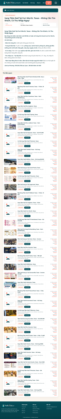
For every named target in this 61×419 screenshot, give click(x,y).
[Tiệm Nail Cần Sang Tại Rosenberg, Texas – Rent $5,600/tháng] (10, 232)
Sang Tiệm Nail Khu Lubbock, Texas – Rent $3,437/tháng (29, 123)
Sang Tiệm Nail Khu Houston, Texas (27, 247)
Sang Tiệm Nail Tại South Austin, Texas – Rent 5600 (31, 362)
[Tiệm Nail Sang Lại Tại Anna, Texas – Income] (10, 242)
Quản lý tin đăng (36, 408)
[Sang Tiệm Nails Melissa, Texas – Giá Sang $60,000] (10, 162)
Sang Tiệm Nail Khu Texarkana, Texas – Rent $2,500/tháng (29, 97)
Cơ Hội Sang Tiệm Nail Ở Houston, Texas (28, 176)
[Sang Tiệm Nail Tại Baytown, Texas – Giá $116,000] (10, 135)
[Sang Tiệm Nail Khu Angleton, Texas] (10, 109)
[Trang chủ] (5, 10)
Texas (27, 25)
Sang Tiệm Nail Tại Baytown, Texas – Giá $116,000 (31, 132)
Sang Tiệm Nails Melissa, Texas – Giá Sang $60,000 (31, 159)
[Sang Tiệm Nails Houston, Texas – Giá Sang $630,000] (10, 356)
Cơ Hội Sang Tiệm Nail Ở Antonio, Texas (28, 141)
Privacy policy (35, 412)
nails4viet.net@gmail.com (51, 406)
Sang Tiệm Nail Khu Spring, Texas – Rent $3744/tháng (28, 381)
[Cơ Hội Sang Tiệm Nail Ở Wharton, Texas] (10, 313)
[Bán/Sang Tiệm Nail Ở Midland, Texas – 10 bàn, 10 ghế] (10, 196)
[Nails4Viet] (10, 405)
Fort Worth (23, 25)
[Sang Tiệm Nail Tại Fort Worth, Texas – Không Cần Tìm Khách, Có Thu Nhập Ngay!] (9, 3)
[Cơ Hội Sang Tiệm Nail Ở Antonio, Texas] (10, 144)
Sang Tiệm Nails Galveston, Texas (26, 282)
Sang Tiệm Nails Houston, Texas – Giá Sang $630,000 (29, 353)
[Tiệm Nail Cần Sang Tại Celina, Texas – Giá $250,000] (10, 321)
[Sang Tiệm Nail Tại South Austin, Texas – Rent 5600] (10, 365)
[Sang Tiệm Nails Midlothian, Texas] (10, 267)
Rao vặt (23, 408)
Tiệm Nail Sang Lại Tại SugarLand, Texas (28, 184)
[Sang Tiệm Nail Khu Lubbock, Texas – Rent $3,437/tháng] (10, 126)
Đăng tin (49, 3)
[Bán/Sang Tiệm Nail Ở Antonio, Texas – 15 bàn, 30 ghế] (10, 90)
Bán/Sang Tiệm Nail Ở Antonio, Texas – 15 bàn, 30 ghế (31, 87)
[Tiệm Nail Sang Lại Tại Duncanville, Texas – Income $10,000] (10, 276)
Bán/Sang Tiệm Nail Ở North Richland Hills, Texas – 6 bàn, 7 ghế (31, 77)
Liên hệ (23, 412)
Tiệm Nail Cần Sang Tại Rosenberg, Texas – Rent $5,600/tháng (30, 229)
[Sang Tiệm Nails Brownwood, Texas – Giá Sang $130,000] (10, 304)
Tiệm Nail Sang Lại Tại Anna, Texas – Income (29, 239)
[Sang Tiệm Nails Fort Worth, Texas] (10, 214)
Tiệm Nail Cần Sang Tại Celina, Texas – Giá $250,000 (31, 318)
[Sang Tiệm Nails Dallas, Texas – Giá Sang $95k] (10, 393)
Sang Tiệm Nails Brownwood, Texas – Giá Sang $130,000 (30, 301)
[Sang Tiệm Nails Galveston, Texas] (10, 285)
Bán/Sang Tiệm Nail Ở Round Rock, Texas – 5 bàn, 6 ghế (31, 291)
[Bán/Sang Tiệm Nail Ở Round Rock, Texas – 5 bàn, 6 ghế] (10, 294)
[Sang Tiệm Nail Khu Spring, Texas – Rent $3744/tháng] (10, 383)
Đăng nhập (56, 3)
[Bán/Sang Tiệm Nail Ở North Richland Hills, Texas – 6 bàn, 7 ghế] (10, 80)
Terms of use (35, 410)
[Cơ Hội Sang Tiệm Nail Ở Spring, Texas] (10, 117)
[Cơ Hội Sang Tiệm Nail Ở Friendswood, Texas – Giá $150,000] (10, 223)
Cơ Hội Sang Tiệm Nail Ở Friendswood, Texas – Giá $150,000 (31, 220)
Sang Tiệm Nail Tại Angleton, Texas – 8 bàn (29, 202)
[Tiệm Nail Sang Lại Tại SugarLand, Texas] (10, 187)
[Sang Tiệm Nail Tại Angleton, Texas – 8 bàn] (10, 205)
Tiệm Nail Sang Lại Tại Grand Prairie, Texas (29, 167)
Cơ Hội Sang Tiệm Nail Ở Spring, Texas (28, 114)
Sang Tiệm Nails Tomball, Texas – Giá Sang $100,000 (29, 150)
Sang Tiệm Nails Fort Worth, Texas (27, 211)
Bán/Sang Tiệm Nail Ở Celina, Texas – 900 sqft (30, 255)
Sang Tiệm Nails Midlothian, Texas (27, 264)
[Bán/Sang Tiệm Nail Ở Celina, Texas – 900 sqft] (10, 258)
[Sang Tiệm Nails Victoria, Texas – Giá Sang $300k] (10, 346)
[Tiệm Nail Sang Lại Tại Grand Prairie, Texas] (10, 170)
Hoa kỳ (30, 25)
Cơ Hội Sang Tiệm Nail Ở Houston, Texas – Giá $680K (30, 371)
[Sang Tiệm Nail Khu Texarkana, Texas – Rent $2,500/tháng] (10, 100)
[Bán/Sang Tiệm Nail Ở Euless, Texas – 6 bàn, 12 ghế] (10, 338)
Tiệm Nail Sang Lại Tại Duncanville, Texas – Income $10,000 (31, 273)
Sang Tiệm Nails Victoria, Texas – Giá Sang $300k (30, 344)
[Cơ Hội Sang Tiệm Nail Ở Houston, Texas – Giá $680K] (10, 374)
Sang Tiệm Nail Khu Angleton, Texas (27, 106)
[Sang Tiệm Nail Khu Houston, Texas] (10, 250)
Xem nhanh (21, 83)
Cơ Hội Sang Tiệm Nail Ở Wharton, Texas (28, 310)
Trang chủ (24, 406)
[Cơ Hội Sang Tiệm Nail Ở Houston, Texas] (10, 179)
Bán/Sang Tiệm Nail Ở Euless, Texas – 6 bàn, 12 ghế (31, 335)
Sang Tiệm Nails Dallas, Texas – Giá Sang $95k (30, 390)
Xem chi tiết (27, 83)
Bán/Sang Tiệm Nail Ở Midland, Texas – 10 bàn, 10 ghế (31, 193)
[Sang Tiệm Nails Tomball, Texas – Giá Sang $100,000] (10, 153)
